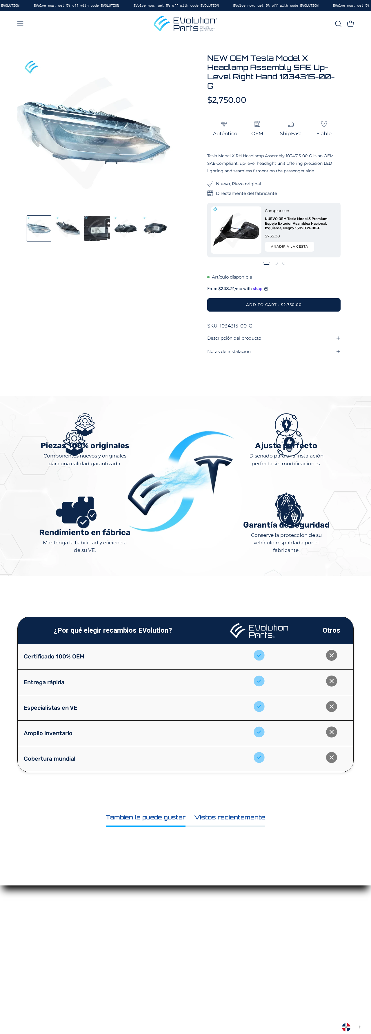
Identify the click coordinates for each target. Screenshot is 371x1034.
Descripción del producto (234, 338)
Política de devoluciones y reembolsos (227, 950)
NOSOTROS (171, 955)
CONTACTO (170, 965)
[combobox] (352, 1027)
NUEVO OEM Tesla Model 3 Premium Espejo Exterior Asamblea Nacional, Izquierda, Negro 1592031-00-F (296, 223)
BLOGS (165, 975)
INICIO (164, 925)
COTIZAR (167, 945)
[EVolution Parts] (185, 24)
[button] (338, 24)
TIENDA (166, 935)
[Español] (352, 1027)
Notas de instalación (229, 351)
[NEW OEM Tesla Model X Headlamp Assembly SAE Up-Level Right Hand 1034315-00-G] (39, 228)
